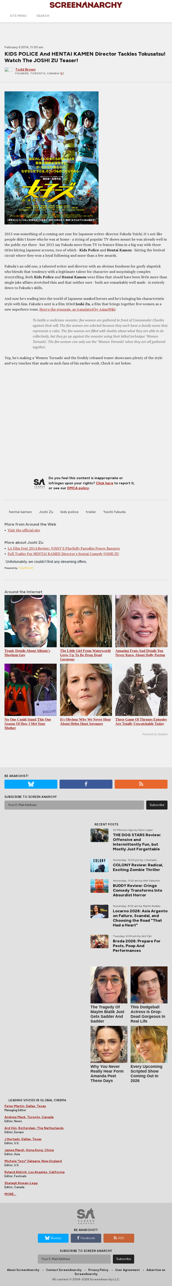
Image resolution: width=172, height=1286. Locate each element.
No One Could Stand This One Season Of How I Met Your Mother (27, 724)
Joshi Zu (46, 512)
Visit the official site (24, 530)
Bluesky (56, 1238)
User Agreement (127, 1270)
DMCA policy (78, 488)
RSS (121, 1238)
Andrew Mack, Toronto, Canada (29, 1117)
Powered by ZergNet (155, 734)
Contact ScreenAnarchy (64, 1270)
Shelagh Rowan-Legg (21, 1183)
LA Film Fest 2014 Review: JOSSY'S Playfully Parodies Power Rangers (64, 548)
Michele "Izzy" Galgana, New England (33, 1161)
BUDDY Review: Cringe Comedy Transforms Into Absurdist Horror (137, 890)
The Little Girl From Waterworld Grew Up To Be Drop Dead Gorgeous (85, 655)
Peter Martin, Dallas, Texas (25, 1106)
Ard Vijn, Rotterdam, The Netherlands (34, 1128)
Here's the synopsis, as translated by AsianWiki (77, 309)
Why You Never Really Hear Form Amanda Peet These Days (107, 1073)
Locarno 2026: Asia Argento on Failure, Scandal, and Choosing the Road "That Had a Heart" (140, 918)
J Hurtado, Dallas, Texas (22, 1139)
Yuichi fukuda (114, 512)
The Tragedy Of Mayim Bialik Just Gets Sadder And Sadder (107, 1014)
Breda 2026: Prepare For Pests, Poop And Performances (137, 946)
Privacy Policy (98, 1270)
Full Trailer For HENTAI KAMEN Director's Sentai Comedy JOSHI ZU (63, 553)
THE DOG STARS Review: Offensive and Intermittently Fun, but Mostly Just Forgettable (137, 841)
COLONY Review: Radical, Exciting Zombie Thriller (138, 867)
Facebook (88, 1238)
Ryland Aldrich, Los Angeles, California (34, 1172)
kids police (69, 512)
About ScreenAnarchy (23, 1270)
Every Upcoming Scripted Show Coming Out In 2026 (146, 1073)
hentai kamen (20, 512)
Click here (104, 483)
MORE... (10, 1194)
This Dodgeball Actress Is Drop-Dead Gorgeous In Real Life (148, 1014)
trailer (91, 512)
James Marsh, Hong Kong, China (29, 1150)
